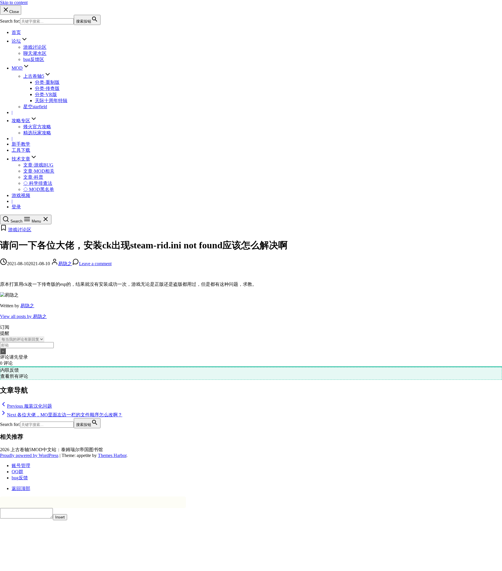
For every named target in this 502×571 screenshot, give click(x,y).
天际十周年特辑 (51, 100)
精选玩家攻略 (37, 132)
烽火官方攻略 (37, 126)
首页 (16, 32)
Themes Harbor (112, 455)
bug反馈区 (33, 59)
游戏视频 (21, 195)
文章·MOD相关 (38, 171)
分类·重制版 (47, 82)
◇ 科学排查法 (37, 183)
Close (14, 12)
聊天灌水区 (34, 53)
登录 (16, 206)
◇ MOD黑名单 (38, 189)
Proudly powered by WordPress (29, 455)
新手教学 (21, 144)
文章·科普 (33, 177)
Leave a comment (95, 263)
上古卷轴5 (33, 76)
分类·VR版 (46, 94)
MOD (17, 68)
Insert (60, 517)
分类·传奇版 (47, 88)
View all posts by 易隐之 (23, 316)
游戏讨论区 (34, 47)
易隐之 (65, 263)
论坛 (16, 41)
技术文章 (21, 158)
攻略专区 (21, 120)
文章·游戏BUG (38, 164)
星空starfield (35, 106)
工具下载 (21, 150)
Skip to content (14, 2)
